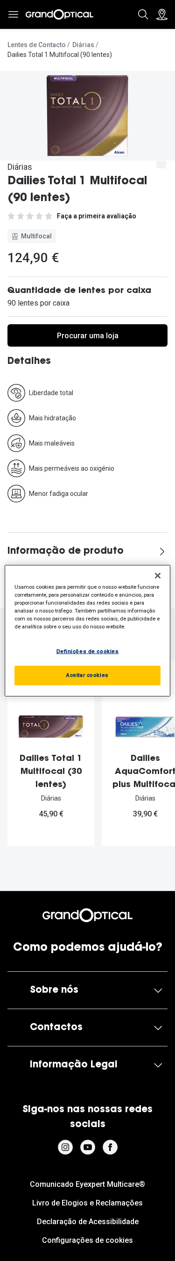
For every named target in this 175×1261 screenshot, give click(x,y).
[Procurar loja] (162, 14)
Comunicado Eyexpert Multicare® (87, 1184)
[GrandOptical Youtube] (87, 1147)
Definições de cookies (87, 651)
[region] (87, 630)
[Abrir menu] (13, 14)
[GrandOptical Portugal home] (87, 915)
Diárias (83, 45)
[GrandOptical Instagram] (65, 1147)
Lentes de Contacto (36, 45)
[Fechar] (157, 575)
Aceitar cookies (87, 675)
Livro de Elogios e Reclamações (87, 1202)
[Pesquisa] (143, 14)
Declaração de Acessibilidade (88, 1221)
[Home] (59, 14)
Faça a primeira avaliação (96, 216)
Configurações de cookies (87, 1240)
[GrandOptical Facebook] (110, 1147)
